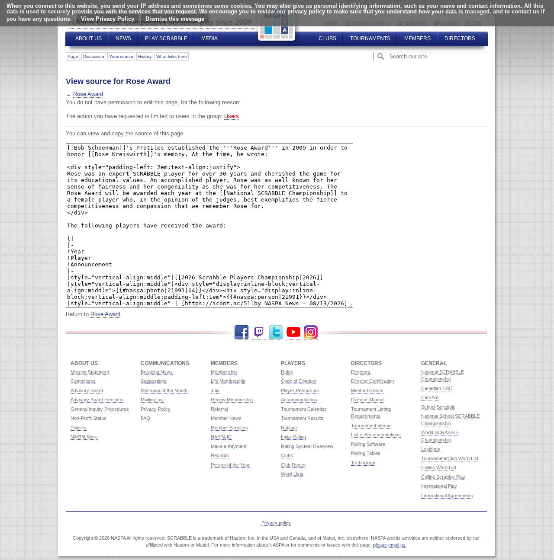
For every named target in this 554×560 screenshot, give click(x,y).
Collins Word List (438, 467)
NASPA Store (84, 436)
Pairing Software (368, 444)
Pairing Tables (365, 453)
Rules (287, 371)
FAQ (145, 418)
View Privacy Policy (107, 19)
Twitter (276, 332)
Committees (83, 381)
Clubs (327, 38)
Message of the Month (164, 390)
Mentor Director (367, 390)
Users (231, 116)
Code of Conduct (298, 381)
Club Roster (293, 464)
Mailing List (152, 399)
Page (73, 56)
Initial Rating (293, 436)
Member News (226, 418)
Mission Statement (90, 371)
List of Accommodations (376, 434)
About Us (88, 38)
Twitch (259, 332)
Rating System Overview (307, 446)
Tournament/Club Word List (449, 458)
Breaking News (157, 371)
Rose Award (88, 94)
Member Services (229, 427)
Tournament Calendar (303, 409)
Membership (224, 371)
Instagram (311, 332)
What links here (171, 56)
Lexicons (430, 448)
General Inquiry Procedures (100, 409)
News (123, 38)
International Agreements (447, 495)
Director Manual (367, 399)
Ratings (289, 427)
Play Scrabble (166, 38)
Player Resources (300, 390)
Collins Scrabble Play (443, 477)
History (144, 56)
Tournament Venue (370, 425)
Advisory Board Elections (97, 399)
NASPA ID (221, 436)
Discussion (93, 56)
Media (209, 38)
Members (417, 38)
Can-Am (429, 397)
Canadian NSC (436, 388)
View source (121, 56)
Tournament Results (302, 418)
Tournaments (370, 38)
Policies (79, 427)
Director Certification (372, 381)
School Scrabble (438, 407)
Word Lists (292, 474)
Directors (459, 38)
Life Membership (228, 381)
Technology (363, 462)
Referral (219, 409)
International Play (439, 486)
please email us (389, 544)
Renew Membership (232, 399)
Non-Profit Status (88, 418)
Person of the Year (230, 464)
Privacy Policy (156, 409)
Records (220, 455)
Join (215, 390)
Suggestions (154, 381)
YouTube (293, 332)
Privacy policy (276, 522)
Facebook (241, 332)
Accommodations (299, 399)
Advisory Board (87, 390)
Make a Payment (228, 446)
